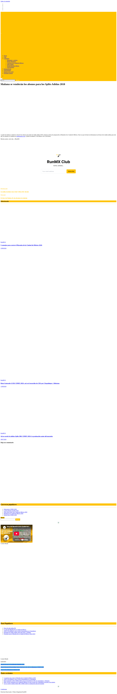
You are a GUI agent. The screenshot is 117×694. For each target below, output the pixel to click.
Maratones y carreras (12, 60)
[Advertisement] (58, 98)
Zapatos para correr (9, 72)
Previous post (4, 188)
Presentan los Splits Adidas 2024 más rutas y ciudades (17, 632)
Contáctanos (4, 689)
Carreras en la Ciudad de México (15, 63)
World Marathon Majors (13, 66)
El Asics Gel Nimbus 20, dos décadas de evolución (14, 198)
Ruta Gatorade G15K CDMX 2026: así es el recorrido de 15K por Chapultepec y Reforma (30, 383)
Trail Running (10, 67)
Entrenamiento (7, 69)
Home (5, 55)
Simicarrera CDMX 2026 (10, 509)
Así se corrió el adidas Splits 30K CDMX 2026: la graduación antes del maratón (27, 436)
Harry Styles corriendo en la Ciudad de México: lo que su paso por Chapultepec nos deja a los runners (29, 682)
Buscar (2, 517)
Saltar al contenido (5, 1)
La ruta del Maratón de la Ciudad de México (15, 629)
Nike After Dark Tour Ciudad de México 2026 (15, 512)
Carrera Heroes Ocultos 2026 (11, 510)
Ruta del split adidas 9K (10, 628)
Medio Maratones (11, 61)
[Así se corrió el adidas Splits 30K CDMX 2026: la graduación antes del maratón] (35, 430)
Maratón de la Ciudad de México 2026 (13, 513)
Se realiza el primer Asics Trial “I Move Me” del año (15, 191)
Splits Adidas (10, 64)
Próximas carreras (8, 73)
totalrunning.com (21, 136)
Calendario (6, 58)
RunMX (3, 242)
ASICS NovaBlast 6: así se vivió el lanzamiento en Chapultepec (20, 631)
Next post (3, 195)
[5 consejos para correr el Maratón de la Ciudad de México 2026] (35, 239)
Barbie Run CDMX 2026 (10, 515)
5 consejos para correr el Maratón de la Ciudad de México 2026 (21, 245)
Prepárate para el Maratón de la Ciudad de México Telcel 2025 (19, 634)
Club (5, 57)
